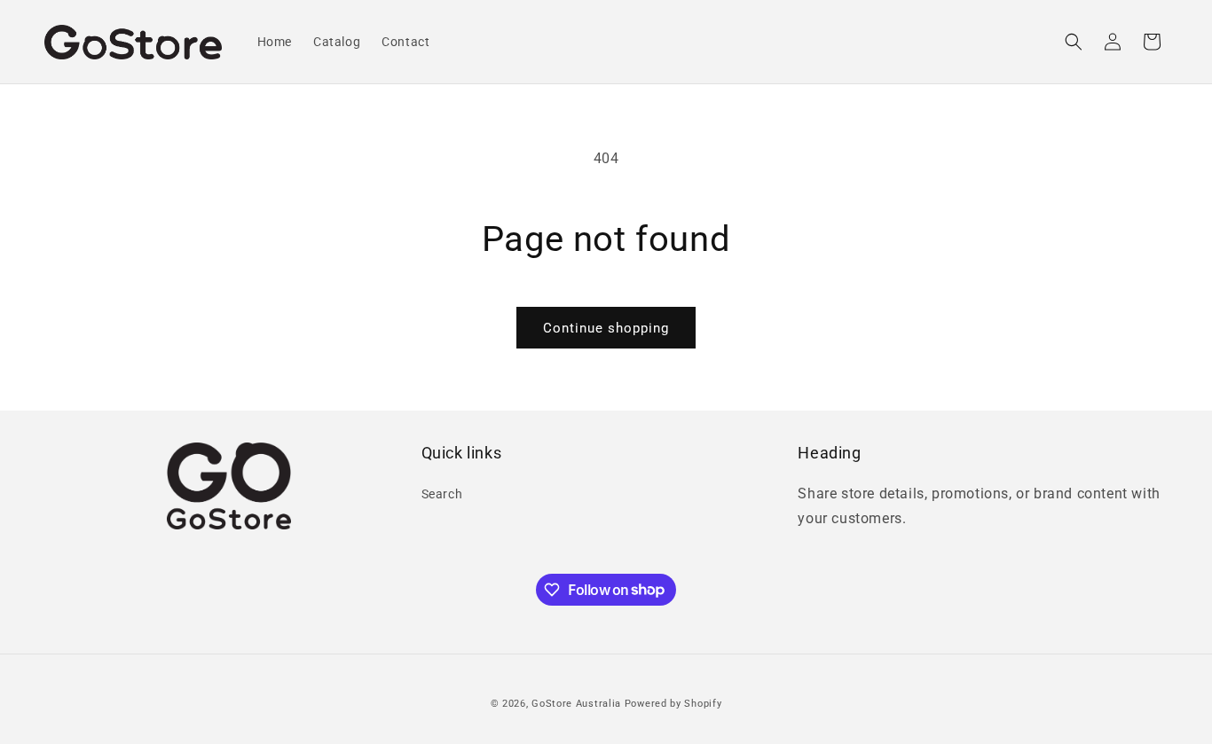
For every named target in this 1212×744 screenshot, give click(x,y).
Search (442, 494)
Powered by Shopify (673, 703)
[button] (1073, 41)
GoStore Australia (576, 703)
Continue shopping (606, 328)
